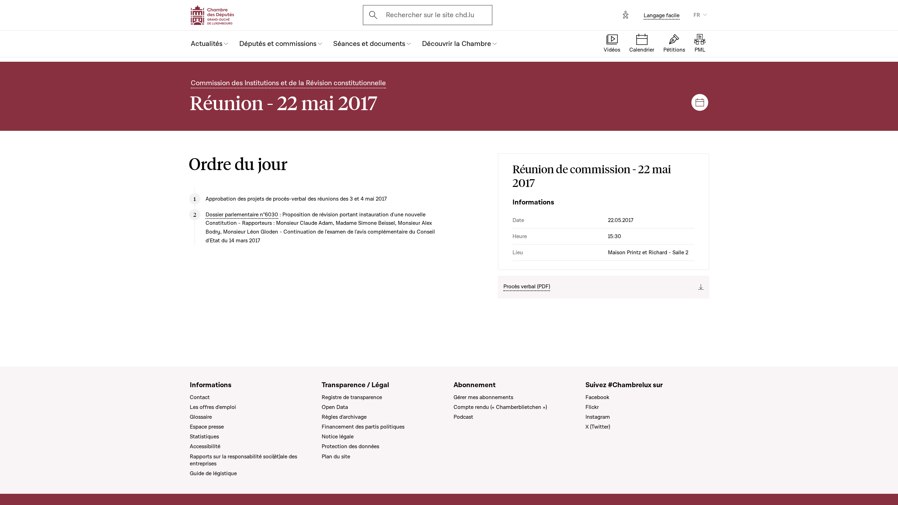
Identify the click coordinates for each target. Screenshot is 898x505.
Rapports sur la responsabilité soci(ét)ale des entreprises (243, 460)
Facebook (597, 397)
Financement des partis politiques (363, 426)
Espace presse (207, 426)
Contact (200, 397)
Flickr (592, 407)
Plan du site (336, 456)
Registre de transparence (352, 397)
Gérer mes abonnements (483, 397)
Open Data (335, 407)
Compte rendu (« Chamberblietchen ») (500, 407)
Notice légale (338, 436)
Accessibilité (205, 446)
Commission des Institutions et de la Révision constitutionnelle (288, 83)
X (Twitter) (597, 426)
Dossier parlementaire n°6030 (242, 214)
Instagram (597, 416)
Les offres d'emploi (213, 407)
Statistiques (204, 436)
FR (696, 15)
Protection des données (350, 446)
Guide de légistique (213, 473)
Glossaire (201, 416)
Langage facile (661, 15)
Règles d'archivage (344, 416)
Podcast (463, 416)
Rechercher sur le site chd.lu (430, 15)
